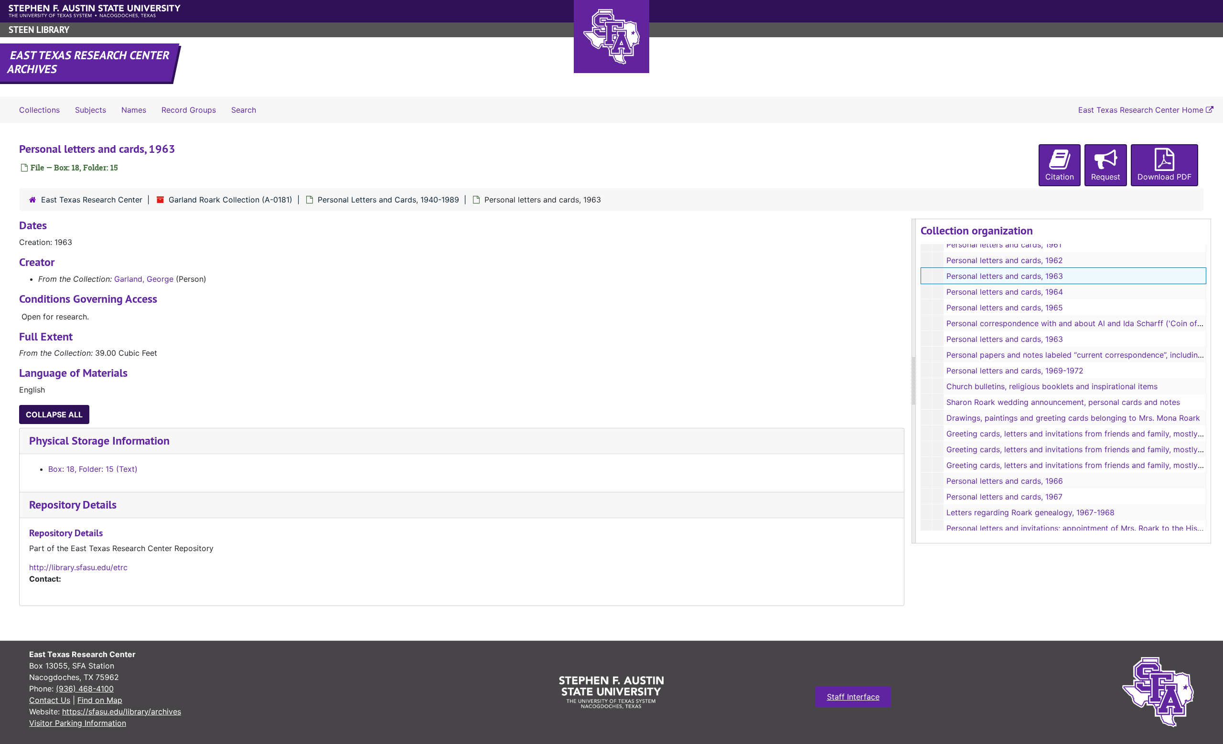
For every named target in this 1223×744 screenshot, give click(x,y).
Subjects (90, 110)
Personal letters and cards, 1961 (1004, 244)
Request (1105, 176)
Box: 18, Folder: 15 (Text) (93, 469)
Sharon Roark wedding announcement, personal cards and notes (1063, 402)
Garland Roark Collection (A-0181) (230, 199)
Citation (1059, 176)
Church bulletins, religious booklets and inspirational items (1052, 386)
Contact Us (49, 700)
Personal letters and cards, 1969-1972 (1015, 370)
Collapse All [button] (54, 414)
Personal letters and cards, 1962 (1004, 260)
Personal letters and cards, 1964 (1004, 292)
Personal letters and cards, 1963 (1004, 276)
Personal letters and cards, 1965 (1004, 307)
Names (133, 110)
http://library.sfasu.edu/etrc (78, 567)
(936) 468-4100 (85, 688)
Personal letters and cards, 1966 (1004, 481)
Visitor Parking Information (77, 723)
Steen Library (39, 30)
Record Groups (188, 110)
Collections (39, 110)
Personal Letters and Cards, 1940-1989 (388, 199)
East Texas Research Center (91, 199)
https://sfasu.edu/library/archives (121, 711)
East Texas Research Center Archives (89, 62)
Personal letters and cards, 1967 (1004, 496)
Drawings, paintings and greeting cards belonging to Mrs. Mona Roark (1073, 418)
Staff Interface (853, 696)
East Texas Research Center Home (1142, 110)
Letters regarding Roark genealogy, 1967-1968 (1030, 512)
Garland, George (143, 279)
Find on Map (99, 700)
